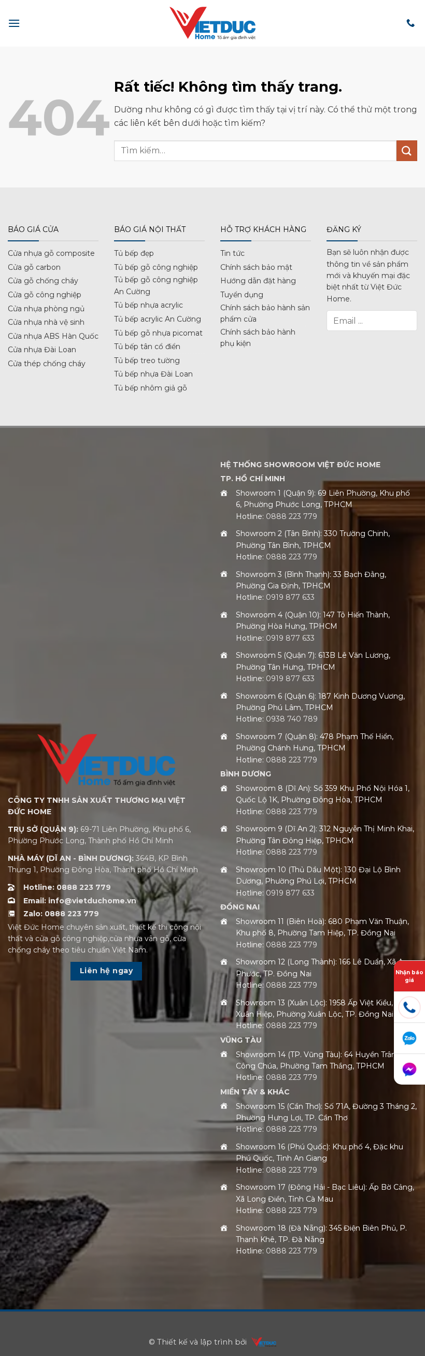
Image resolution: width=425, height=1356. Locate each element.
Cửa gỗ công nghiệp (44, 294)
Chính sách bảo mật (256, 267)
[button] (14, 23)
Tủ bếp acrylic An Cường (157, 319)
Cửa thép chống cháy (47, 363)
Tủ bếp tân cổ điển (147, 346)
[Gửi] (406, 150)
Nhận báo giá (409, 976)
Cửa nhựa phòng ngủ (46, 308)
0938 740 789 (292, 719)
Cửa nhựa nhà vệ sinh (46, 322)
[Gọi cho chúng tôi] (410, 23)
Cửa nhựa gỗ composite (51, 253)
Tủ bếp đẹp (134, 253)
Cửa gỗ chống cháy (43, 280)
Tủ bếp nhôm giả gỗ (150, 388)
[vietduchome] (261, 1342)
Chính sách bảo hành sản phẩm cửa (265, 313)
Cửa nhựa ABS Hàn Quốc (53, 336)
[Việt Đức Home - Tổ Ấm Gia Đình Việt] (212, 23)
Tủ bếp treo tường (147, 360)
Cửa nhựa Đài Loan (42, 349)
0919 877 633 (290, 597)
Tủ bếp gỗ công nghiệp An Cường (156, 285)
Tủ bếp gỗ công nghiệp (156, 267)
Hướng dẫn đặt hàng (258, 280)
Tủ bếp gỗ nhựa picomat (158, 333)
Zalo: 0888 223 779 (61, 913)
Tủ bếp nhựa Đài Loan (153, 374)
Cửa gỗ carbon (34, 267)
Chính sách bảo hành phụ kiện (257, 337)
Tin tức (232, 253)
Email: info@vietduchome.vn (79, 900)
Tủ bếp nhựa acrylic (148, 305)
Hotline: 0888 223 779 (67, 887)
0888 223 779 (291, 516)
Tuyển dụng (241, 294)
